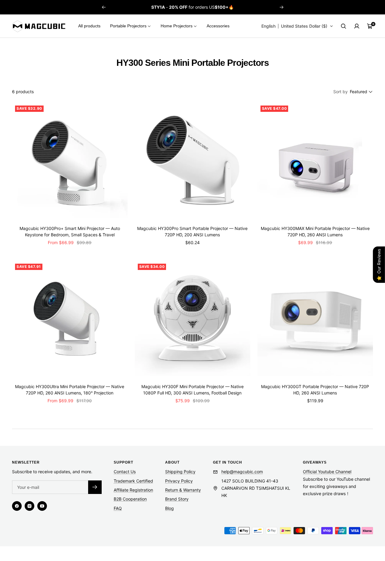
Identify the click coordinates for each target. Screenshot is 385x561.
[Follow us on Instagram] (29, 506)
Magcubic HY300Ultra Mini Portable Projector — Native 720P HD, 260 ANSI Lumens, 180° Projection (69, 389)
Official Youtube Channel (327, 471)
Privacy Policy (179, 480)
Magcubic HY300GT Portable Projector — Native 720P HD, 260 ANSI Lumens (315, 389)
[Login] (357, 26)
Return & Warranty (183, 489)
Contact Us (125, 471)
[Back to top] (359, 520)
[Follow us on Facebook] (17, 506)
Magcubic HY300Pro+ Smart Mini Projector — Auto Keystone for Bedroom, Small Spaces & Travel (70, 231)
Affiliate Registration (133, 489)
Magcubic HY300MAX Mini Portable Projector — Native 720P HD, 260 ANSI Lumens (315, 231)
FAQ (118, 508)
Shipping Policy (180, 471)
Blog (169, 508)
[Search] (343, 26)
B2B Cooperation (130, 498)
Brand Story (177, 498)
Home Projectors (176, 25)
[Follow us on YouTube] (42, 506)
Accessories (218, 25)
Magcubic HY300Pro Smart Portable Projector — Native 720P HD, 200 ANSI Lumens (192, 231)
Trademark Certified (133, 480)
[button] (297, 26)
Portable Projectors (128, 25)
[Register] (95, 487)
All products (89, 25)
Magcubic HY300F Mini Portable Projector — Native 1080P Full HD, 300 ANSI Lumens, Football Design (192, 389)
